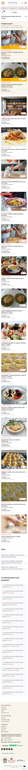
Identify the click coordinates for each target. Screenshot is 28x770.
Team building (5, 731)
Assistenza (4, 726)
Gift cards (3, 728)
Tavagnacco (13, 8)
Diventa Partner (5, 721)
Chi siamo (3, 707)
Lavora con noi (5, 712)
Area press (4, 709)
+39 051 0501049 (7, 740)
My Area (3, 717)
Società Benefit (22, 765)
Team (2, 711)
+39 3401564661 (7, 738)
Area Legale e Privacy (14, 767)
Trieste (4, 8)
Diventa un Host (5, 719)
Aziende (3, 730)
